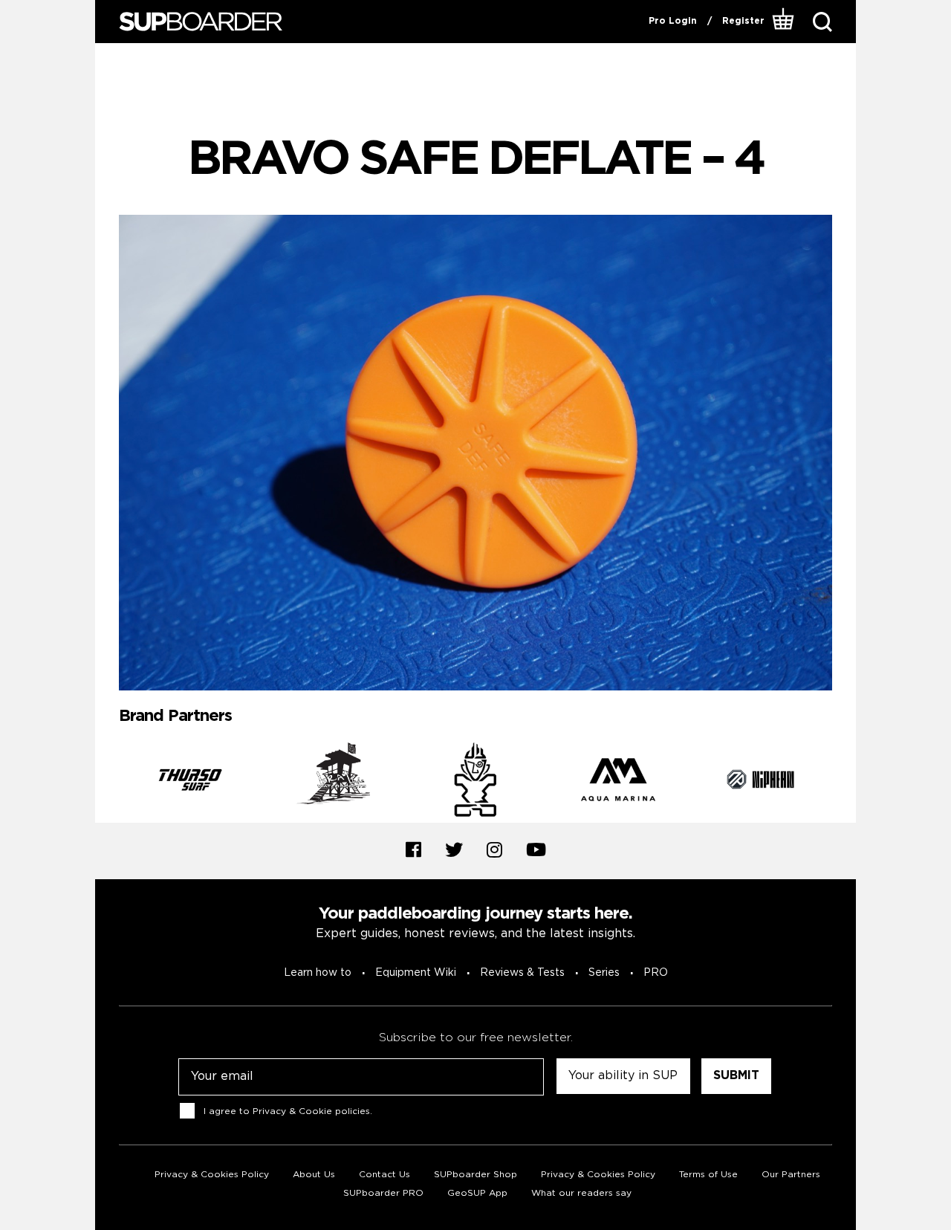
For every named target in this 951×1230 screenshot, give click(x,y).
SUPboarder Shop (475, 1175)
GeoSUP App (477, 1193)
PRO (655, 972)
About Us (314, 1175)
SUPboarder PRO (383, 1193)
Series (604, 972)
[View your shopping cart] (783, 21)
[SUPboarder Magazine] (200, 22)
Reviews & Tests (522, 972)
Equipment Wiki (415, 972)
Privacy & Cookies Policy (212, 1175)
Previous (107, 782)
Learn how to (317, 972)
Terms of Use (708, 1175)
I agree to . (288, 1111)
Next (843, 782)
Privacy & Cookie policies (311, 1111)
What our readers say (581, 1193)
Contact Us (384, 1175)
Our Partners (791, 1175)
